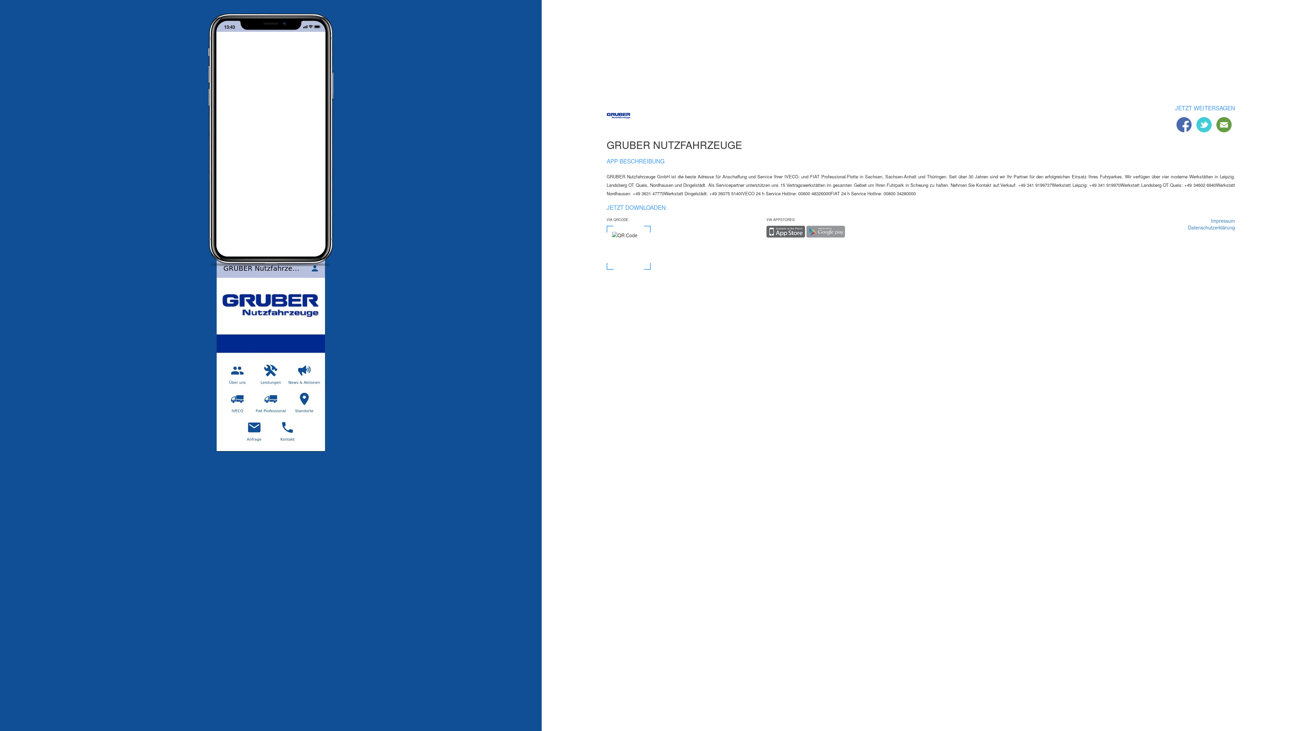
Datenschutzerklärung (1211, 227)
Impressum (1223, 220)
